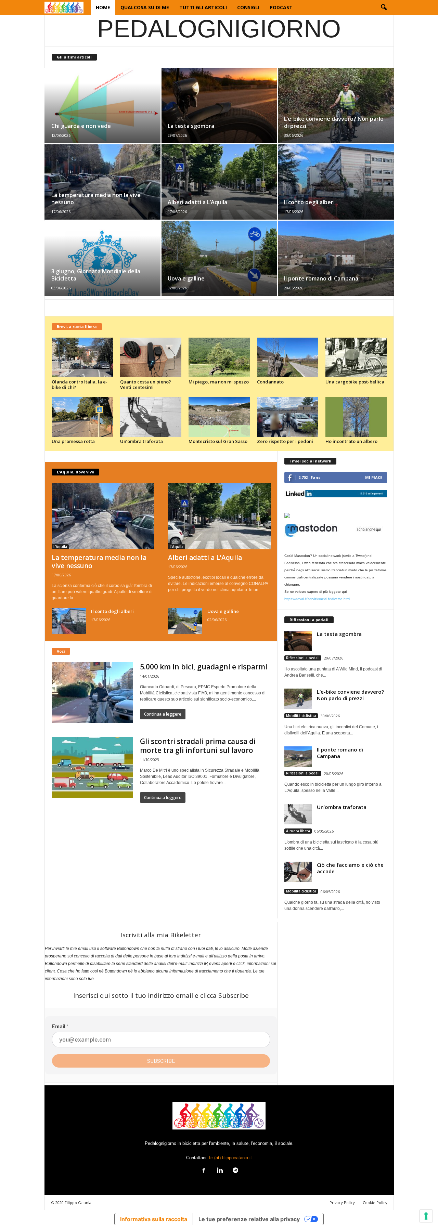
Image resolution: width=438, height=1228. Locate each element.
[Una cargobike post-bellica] (356, 357)
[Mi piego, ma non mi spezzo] (219, 357)
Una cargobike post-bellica (354, 382)
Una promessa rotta (73, 441)
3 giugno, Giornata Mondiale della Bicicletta (95, 274)
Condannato (270, 382)
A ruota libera (298, 830)
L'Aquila (60, 546)
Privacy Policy (342, 1202)
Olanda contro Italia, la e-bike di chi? (79, 384)
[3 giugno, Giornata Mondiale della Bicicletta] (102, 258)
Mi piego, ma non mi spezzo (219, 382)
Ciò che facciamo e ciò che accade (350, 868)
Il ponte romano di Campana (321, 278)
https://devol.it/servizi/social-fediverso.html (317, 599)
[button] (383, 7)
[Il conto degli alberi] (335, 182)
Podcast (281, 7)
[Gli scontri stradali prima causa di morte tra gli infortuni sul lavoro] (92, 767)
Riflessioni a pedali (303, 657)
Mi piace (373, 477)
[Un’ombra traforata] (151, 416)
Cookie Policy (375, 1202)
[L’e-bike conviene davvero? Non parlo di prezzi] (335, 105)
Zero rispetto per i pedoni (285, 441)
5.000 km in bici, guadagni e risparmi (203, 666)
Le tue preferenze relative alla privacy (249, 1219)
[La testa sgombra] (219, 105)
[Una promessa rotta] (82, 416)
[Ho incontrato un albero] (356, 416)
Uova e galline (186, 278)
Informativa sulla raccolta (153, 1219)
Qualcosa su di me (144, 7)
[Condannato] (288, 357)
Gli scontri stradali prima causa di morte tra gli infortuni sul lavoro (198, 745)
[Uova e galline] (219, 258)
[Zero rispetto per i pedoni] (288, 416)
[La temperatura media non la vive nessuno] (102, 182)
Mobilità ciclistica (301, 715)
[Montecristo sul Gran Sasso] (219, 416)
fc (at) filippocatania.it (230, 1157)
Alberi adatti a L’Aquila (197, 202)
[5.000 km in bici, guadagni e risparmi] (92, 692)
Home (103, 7)
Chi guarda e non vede (81, 126)
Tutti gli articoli (203, 7)
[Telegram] (235, 1171)
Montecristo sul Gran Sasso (218, 441)
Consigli (248, 7)
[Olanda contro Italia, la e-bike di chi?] (82, 357)
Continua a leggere (162, 714)
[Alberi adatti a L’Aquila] (219, 182)
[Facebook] (204, 1171)
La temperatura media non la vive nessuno (96, 198)
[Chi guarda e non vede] (102, 105)
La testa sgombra (191, 126)
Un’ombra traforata (141, 441)
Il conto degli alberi (309, 202)
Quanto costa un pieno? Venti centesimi (145, 384)
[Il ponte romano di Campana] (335, 258)
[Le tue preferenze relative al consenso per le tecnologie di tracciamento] (426, 1216)
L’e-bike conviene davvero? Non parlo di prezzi (334, 122)
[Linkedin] (220, 1171)
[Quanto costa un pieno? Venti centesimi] (151, 357)
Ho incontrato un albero (351, 441)
